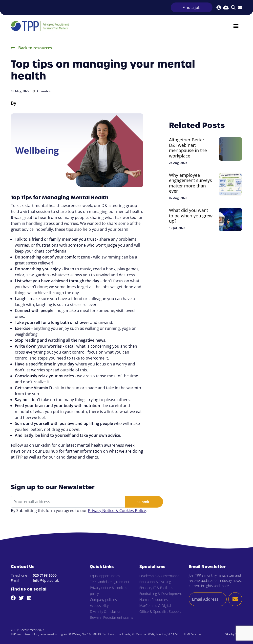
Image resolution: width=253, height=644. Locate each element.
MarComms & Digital (155, 605)
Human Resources (153, 599)
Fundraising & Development (160, 593)
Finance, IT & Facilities (156, 587)
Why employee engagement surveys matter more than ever (190, 183)
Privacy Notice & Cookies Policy (117, 510)
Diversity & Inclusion (105, 611)
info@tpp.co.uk (46, 580)
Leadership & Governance (159, 575)
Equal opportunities (105, 575)
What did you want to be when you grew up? (190, 216)
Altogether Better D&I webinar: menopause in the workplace (188, 147)
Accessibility (99, 605)
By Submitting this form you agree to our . (79, 510)
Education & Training (155, 581)
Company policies (103, 599)
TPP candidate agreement (109, 581)
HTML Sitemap (192, 634)
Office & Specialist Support (160, 611)
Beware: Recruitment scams (111, 617)
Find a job (192, 7)
